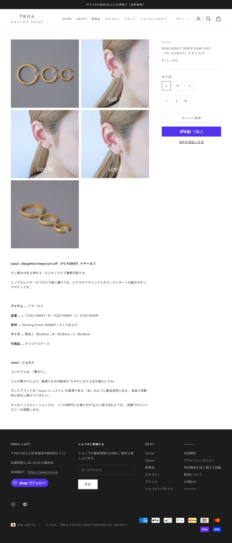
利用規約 (190, 453)
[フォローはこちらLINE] (25, 504)
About (82, 18)
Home (67, 18)
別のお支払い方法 (191, 142)
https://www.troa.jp (43, 472)
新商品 (96, 18)
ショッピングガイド (154, 18)
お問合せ (190, 481)
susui (166, 42)
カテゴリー (112, 18)
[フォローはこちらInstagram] (13, 504)
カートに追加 (191, 118)
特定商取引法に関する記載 (202, 467)
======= (190, 489)
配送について (193, 474)
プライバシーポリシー (199, 460)
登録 (88, 484)
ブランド (130, 18)
